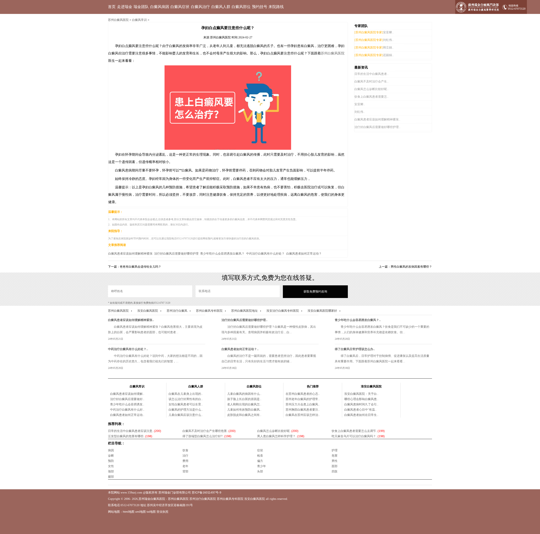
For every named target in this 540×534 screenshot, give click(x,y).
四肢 (335, 471)
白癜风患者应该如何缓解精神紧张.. (377, 119)
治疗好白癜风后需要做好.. (127, 399)
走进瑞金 (124, 7)
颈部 (111, 471)
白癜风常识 (139, 20)
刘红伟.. (388, 40)
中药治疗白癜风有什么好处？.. (128, 349)
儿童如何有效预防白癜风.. (244, 409)
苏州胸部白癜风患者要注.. (303, 409)
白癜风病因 (159, 7)
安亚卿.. (388, 32)
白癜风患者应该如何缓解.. (127, 393)
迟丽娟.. (388, 55)
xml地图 (140, 511)
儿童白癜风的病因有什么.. (244, 393)
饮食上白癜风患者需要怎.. (371, 96)
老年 (185, 466)
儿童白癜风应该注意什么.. (186, 415)
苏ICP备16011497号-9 (206, 492)
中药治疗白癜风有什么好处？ (265, 253)
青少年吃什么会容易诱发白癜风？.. (358, 320)
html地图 (128, 511)
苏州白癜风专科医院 (209, 310)
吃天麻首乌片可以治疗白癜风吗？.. (358, 436)
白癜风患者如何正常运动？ (304, 253)
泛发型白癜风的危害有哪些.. (130, 436)
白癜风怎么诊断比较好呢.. (371, 89)
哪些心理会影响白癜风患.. (361, 399)
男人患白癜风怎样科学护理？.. (280, 436)
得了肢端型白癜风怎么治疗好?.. (206, 436)
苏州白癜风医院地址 (244, 310)
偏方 (260, 461)
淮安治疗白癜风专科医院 (282, 310)
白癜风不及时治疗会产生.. (371, 81)
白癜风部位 (241, 7)
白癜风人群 (220, 7)
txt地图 (151, 511)
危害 (335, 455)
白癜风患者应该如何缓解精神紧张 (130, 253)
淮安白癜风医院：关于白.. (361, 393)
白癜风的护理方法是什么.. (186, 409)
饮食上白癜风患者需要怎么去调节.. (358, 431)
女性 (111, 466)
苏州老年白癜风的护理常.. (303, 399)
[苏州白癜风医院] (491, 7)
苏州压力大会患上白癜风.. (303, 404)
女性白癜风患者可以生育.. (186, 404)
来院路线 (276, 7)
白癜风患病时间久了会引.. (361, 404)
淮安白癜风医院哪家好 (322, 310)
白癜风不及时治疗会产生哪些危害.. (209, 431)
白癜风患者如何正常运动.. (127, 415)
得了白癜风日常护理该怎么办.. (355, 349)
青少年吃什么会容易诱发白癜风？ (222, 253)
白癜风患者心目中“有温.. (360, 409)
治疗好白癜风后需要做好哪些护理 (176, 253)
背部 (185, 471)
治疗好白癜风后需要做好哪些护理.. (377, 127)
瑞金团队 (141, 7)
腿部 (111, 476)
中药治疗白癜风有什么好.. (127, 409)
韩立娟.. (388, 47)
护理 (335, 450)
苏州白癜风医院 (118, 20)
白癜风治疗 (200, 7)
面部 (335, 466)
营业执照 (162, 511)
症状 (260, 450)
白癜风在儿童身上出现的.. (186, 393)
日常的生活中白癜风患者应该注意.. (134, 431)
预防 (111, 461)
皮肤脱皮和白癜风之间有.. (244, 415)
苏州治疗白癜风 (177, 310)
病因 (111, 450)
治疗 (185, 455)
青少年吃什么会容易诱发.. (127, 404)
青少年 (261, 466)
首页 (112, 7)
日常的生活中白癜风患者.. (371, 74)
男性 (335, 461)
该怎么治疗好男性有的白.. (186, 399)
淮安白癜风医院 (147, 310)
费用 (185, 461)
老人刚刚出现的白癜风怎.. (244, 404)
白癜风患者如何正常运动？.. (240, 349)
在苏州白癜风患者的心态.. (303, 393)
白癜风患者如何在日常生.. (361, 415)
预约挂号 (259, 7)
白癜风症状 (179, 7)
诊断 (111, 455)
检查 (260, 455)
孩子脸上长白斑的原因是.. (244, 399)
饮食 (185, 450)
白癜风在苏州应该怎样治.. (303, 415)
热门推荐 (313, 386)
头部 (260, 471)
